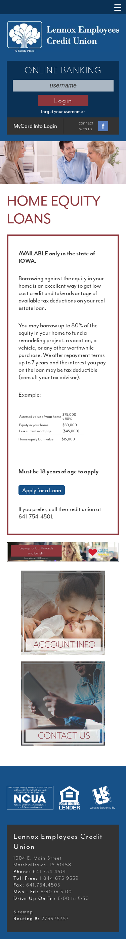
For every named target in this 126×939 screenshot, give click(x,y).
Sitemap (23, 912)
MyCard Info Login (35, 126)
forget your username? (63, 111)
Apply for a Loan (41, 490)
